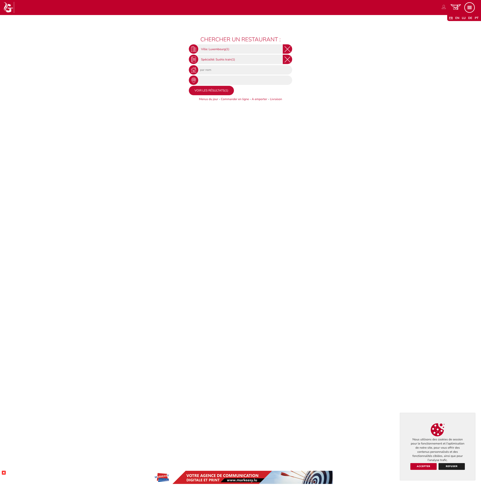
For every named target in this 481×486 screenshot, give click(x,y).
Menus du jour (208, 99)
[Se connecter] (444, 9)
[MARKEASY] (240, 483)
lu (464, 18)
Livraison (276, 99)
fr (451, 18)
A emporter (259, 99)
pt (477, 18)
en (457, 18)
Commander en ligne (235, 99)
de (470, 18)
